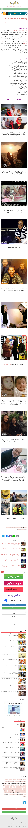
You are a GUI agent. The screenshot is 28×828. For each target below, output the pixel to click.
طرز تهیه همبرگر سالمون (14, 640)
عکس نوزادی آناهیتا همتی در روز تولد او (11, 549)
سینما (17, 30)
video (24, 779)
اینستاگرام (24, 47)
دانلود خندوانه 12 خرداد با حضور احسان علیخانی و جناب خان (11, 753)
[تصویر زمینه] (14, 595)
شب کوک (5, 789)
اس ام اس (7, 787)
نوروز (21, 785)
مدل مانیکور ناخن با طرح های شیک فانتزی (11, 685)
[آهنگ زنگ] (14, 600)
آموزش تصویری (13, 783)
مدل (9, 785)
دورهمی (16, 781)
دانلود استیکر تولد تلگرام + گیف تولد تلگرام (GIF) (11, 728)
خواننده (20, 781)
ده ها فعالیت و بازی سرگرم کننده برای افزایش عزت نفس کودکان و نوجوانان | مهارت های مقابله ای (9, 653)
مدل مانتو (13, 619)
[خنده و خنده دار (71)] (13, 707)
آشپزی (14, 625)
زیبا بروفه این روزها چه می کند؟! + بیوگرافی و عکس (15, 19)
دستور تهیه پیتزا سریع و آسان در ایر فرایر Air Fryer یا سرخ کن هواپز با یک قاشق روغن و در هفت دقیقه (10, 680)
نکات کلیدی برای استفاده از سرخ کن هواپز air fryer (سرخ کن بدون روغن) (10, 672)
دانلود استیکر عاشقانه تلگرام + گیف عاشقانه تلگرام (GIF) (11, 743)
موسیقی (24, 783)
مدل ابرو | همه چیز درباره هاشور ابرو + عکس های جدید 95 (11, 723)
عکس (9, 783)
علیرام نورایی (19, 529)
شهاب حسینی (19, 783)
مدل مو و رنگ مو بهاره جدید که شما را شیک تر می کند (9, 692)
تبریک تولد (14, 610)
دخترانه (19, 790)
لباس (14, 787)
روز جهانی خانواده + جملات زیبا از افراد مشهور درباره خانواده (11, 738)
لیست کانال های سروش (14, 605)
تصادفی (7, 720)
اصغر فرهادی (6, 792)
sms (16, 790)
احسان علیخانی (4, 783)
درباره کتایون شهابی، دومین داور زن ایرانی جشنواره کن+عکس (11, 543)
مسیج (14, 789)
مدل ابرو (13, 616)
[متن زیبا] (14, 583)
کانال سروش (14, 809)
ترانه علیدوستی (7, 781)
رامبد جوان (17, 785)
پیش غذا (5, 790)
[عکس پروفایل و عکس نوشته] (14, 576)
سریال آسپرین (9, 527)
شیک (11, 787)
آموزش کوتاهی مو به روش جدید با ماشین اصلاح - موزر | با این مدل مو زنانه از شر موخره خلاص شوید (11, 763)
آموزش (12, 781)
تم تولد (13, 613)
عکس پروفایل (14, 608)
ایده (9, 790)
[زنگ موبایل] (14, 589)
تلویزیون (13, 30)
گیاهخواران (23, 790)
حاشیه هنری (4, 22)
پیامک (13, 792)
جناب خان (10, 779)
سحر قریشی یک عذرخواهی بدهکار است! (11, 560)
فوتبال (24, 796)
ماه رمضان (20, 789)
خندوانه (14, 779)
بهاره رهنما (6, 794)
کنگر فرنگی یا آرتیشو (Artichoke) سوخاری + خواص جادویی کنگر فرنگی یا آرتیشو (10, 634)
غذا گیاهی (12, 790)
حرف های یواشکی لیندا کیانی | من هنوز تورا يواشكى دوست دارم (10, 555)
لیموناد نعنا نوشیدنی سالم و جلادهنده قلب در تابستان (10, 666)
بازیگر (20, 30)
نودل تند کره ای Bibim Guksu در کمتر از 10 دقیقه (10, 647)
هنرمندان (10, 794)
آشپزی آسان (5, 785)
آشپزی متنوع (21, 794)
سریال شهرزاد (23, 787)
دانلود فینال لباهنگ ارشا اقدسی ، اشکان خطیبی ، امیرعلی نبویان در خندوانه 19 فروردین (11, 748)
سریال (24, 785)
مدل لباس (13, 622)
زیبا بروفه (8, 364)
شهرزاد (24, 789)
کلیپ (21, 779)
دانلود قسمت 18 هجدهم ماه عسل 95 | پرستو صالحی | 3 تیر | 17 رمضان (12, 733)
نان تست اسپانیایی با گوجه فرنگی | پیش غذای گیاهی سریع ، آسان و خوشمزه (10, 660)
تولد (16, 789)
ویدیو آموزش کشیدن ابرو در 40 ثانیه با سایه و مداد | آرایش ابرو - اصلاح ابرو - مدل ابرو (11, 768)
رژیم (10, 792)
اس (24, 794)
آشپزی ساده (10, 789)
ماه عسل (12, 785)
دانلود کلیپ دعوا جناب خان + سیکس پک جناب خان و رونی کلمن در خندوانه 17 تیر (11, 566)
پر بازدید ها (19, 720)
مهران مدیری (15, 794)
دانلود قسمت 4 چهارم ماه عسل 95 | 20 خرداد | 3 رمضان (11, 758)
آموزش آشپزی (17, 792)
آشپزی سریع (23, 792)
